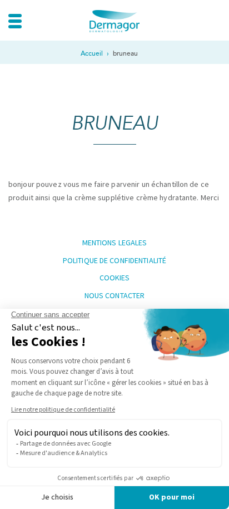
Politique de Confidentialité (114, 260)
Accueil (92, 54)
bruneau (125, 54)
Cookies (114, 278)
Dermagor (114, 21)
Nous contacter (114, 295)
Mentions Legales (114, 243)
